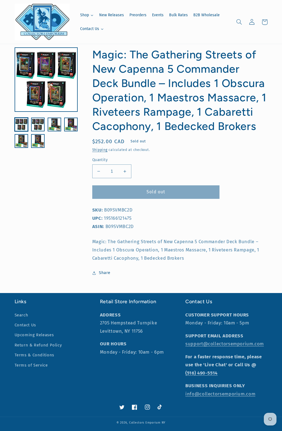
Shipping (100, 150)
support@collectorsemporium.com (224, 343)
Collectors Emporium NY (147, 422)
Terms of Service (31, 365)
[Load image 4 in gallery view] (71, 124)
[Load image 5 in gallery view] (21, 141)
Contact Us (25, 324)
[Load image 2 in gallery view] (38, 124)
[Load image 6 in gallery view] (38, 141)
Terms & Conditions (34, 355)
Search (21, 315)
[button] (239, 22)
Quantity (100, 160)
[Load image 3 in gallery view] (54, 124)
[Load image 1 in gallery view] (21, 124)
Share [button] (104, 272)
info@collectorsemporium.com (220, 394)
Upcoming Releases (34, 334)
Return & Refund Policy (38, 345)
